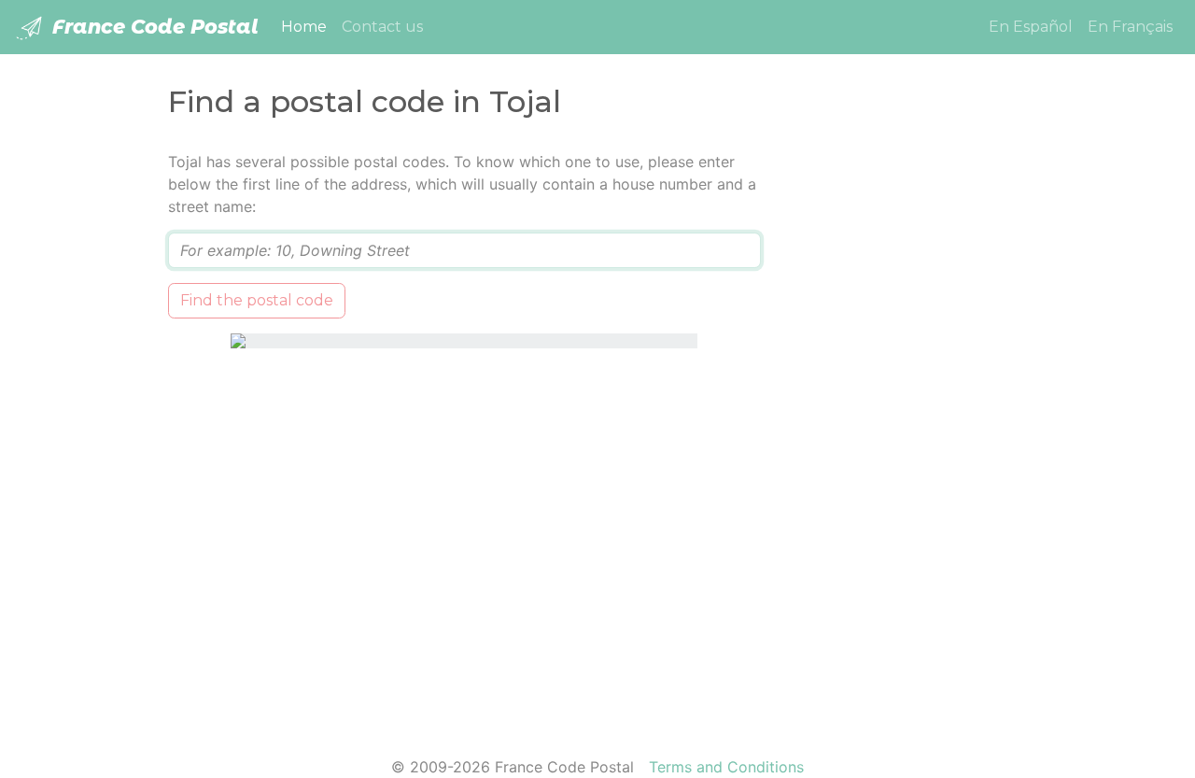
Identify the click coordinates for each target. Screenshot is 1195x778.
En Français (1130, 26)
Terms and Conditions (726, 766)
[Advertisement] (908, 430)
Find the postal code (256, 300)
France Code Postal (153, 26)
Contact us (382, 26)
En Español (1031, 26)
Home (307, 26)
